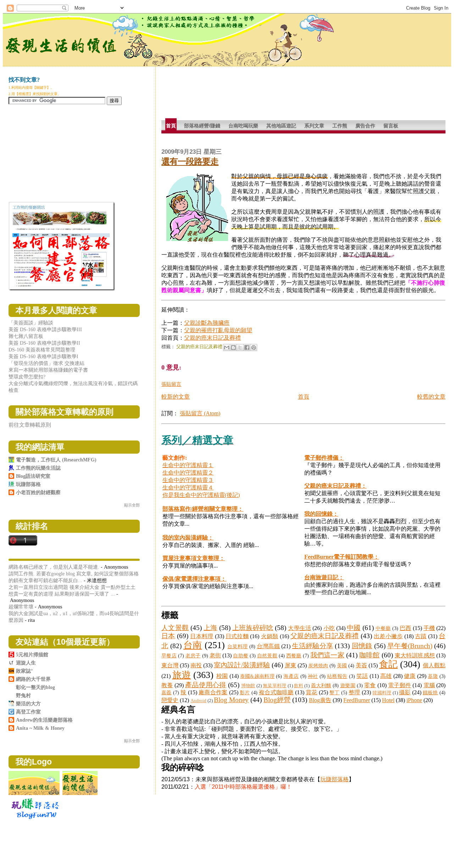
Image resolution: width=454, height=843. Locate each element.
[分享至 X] (240, 347)
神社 (313, 676)
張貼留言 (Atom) (200, 413)
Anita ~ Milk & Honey (40, 728)
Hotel (388, 700)
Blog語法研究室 (33, 476)
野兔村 (23, 695)
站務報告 (337, 676)
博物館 (248, 685)
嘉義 (166, 692)
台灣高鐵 (268, 646)
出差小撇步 (388, 636)
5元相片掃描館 (32, 654)
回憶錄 (362, 646)
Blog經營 (277, 700)
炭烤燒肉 (318, 665)
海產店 (291, 676)
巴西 (405, 628)
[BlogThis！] (233, 347)
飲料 (298, 685)
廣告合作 (365, 125)
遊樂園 (347, 685)
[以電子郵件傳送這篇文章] (226, 347)
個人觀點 (434, 665)
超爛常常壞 (21, 606)
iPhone (414, 700)
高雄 (386, 676)
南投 (196, 665)
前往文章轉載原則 (30, 425)
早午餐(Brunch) (409, 646)
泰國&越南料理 (257, 676)
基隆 (433, 676)
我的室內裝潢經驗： (188, 538)
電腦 (429, 685)
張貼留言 (171, 384)
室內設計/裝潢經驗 (242, 665)
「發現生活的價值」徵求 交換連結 (46, 363)
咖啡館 (369, 655)
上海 (210, 627)
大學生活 (299, 628)
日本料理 (201, 636)
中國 (353, 627)
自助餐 (240, 655)
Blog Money (231, 700)
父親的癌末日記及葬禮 (212, 338)
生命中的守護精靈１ (188, 465)
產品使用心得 (205, 685)
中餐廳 (383, 628)
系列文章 (314, 125)
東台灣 (169, 665)
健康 (410, 676)
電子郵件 (399, 685)
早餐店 (168, 655)
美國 (342, 665)
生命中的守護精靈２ (188, 473)
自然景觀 (267, 655)
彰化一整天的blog (35, 687)
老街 (215, 655)
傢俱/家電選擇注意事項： (194, 579)
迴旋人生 (26, 663)
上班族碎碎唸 (252, 627)
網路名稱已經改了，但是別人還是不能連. (54, 567)
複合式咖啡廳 (276, 692)
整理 (354, 692)
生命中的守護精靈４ (188, 488)
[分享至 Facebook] (246, 347)
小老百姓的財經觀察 (38, 492)
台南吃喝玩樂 (243, 125)
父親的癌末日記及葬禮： (335, 486)
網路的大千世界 (33, 679)
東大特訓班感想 (415, 655)
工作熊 (339, 125)
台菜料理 (237, 646)
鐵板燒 (430, 692)
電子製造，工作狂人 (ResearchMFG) (56, 459)
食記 (388, 664)
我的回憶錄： (321, 514)
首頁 (171, 125)
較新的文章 (175, 397)
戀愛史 (169, 700)
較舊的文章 (431, 397)
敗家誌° (24, 671)
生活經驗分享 (312, 646)
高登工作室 (28, 712)
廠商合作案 (213, 692)
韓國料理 (381, 692)
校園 (222, 676)
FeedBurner (356, 700)
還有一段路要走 (189, 161)
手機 (429, 628)
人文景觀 (175, 627)
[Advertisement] (290, 96)
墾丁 (335, 692)
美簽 (361, 665)
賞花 (311, 692)
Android (198, 700)
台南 (192, 645)
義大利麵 (321, 685)
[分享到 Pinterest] (253, 347)
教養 (167, 685)
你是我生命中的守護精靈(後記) (201, 495)
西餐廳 (293, 655)
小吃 (329, 628)
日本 (168, 636)
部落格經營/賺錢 (202, 125)
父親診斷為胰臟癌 (206, 323)
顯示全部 (132, 505)
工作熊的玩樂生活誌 (38, 468)
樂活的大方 (28, 703)
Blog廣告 (320, 700)
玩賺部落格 (334, 779)
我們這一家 (327, 655)
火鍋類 (269, 636)
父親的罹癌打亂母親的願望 (218, 330)
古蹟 (421, 636)
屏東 (290, 665)
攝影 (405, 692)
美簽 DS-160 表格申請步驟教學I (43, 356)
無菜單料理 (274, 685)
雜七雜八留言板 (26, 336)
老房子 (193, 655)
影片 (245, 692)
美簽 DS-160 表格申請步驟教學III (45, 329)
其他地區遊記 (281, 125)
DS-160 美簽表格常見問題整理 (42, 349)
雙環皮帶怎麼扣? (27, 376)
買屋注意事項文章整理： (193, 558)
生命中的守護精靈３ (188, 480)
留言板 (390, 125)
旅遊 (181, 675)
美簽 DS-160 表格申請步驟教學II (44, 343)
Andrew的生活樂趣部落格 (44, 720)
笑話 (362, 676)
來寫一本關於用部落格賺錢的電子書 (48, 370)
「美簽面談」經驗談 (31, 322)
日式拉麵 (237, 636)
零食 (370, 685)
